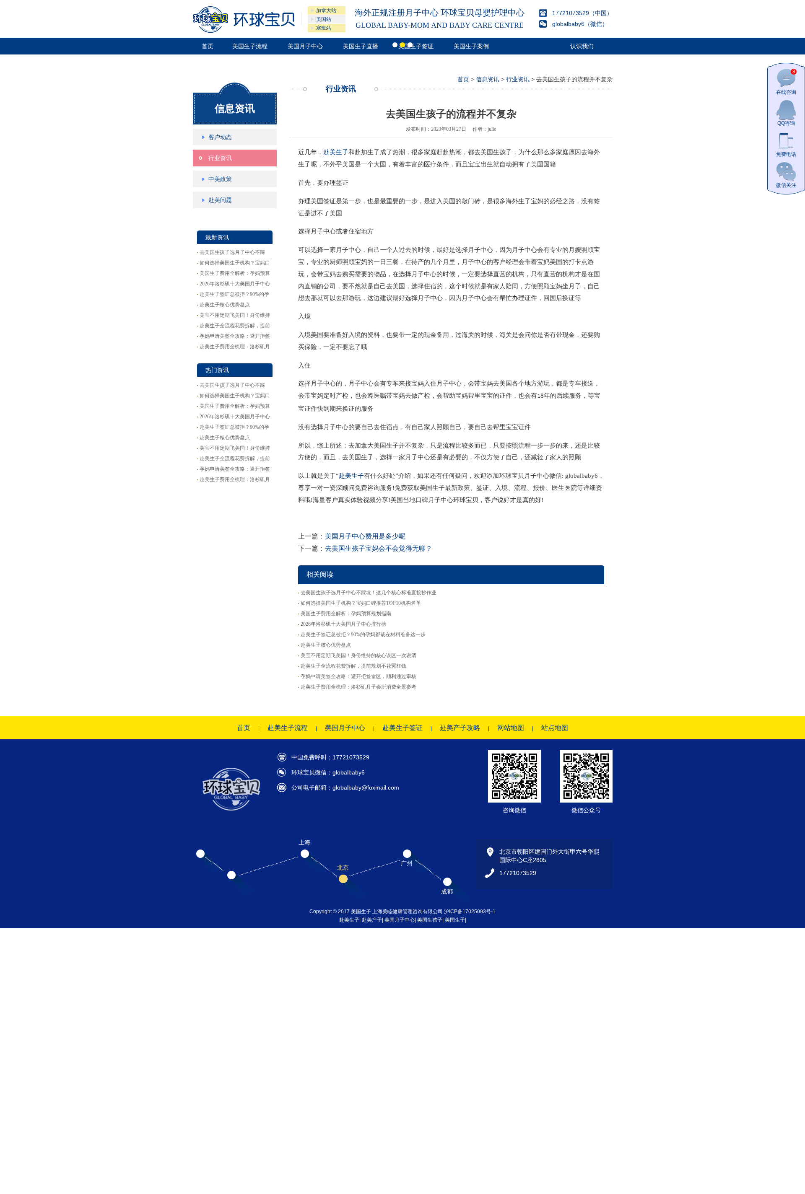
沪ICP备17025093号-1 (470, 911)
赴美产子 (372, 920)
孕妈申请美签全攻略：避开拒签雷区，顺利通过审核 (358, 676)
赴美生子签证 (402, 727)
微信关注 (786, 185)
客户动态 (220, 137)
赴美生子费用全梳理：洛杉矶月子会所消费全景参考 (358, 687)
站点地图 (554, 727)
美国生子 (455, 920)
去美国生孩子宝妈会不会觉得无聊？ (378, 548)
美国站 (323, 19)
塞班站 (323, 28)
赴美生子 (335, 152)
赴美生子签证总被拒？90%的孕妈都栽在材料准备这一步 (363, 634)
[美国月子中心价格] (244, 19)
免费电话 (786, 154)
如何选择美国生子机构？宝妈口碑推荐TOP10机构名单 (361, 603)
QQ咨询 (786, 123)
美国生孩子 (429, 920)
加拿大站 (326, 10)
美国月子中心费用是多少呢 (365, 536)
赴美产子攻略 (460, 727)
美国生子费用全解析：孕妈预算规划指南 (346, 613)
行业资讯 (220, 158)
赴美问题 (220, 200)
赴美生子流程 (287, 727)
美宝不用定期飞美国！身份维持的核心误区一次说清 (358, 655)
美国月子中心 (345, 727)
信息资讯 (235, 108)
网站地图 (510, 727)
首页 (463, 79)
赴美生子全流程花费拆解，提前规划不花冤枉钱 (353, 666)
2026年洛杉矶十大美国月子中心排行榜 (343, 624)
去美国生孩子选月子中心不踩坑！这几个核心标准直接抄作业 (368, 593)
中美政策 (220, 179)
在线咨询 (786, 82)
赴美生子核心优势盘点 (225, 305)
